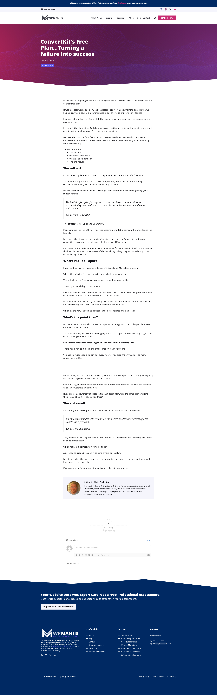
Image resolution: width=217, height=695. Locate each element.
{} (105, 555)
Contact (146, 18)
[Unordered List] (92, 555)
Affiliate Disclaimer (97, 651)
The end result (76, 161)
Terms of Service (158, 676)
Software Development (131, 655)
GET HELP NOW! (167, 18)
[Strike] (86, 555)
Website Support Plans (130, 638)
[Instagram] (166, 9)
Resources (93, 648)
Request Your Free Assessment (58, 606)
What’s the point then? (80, 158)
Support (108, 18)
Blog (139, 18)
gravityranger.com (104, 494)
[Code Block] (98, 555)
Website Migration (129, 645)
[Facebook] (161, 9)
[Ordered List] (89, 555)
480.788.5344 (49, 9)
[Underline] (82, 555)
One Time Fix (126, 635)
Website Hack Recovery (131, 648)
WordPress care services (63, 646)
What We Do (96, 18)
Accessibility (171, 676)
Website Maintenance (130, 642)
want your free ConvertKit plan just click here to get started (98, 468)
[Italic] (79, 555)
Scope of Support (96, 645)
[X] (175, 9)
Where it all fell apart (79, 155)
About (131, 18)
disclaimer (122, 3)
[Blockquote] (95, 555)
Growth (120, 18)
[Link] (101, 555)
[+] (108, 555)
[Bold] (76, 555)
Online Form (155, 635)
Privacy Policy (144, 676)
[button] (155, 17)
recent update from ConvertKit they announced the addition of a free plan (106, 175)
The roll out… (76, 152)
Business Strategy (47, 65)
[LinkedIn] (170, 9)
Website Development (130, 651)
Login (148, 540)
